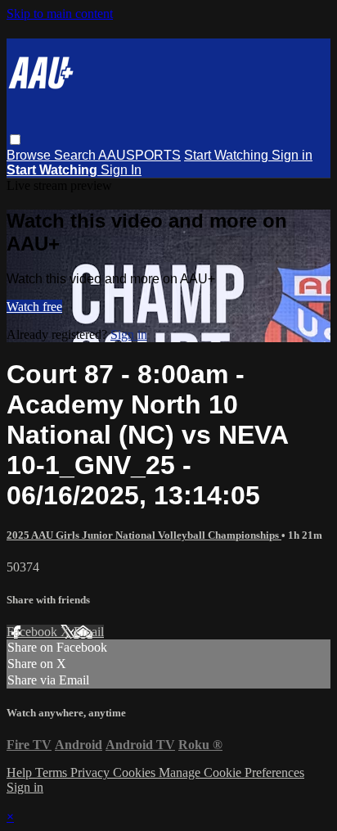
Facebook (34, 632)
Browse (30, 155)
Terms (52, 772)
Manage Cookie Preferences (231, 772)
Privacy (91, 772)
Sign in (292, 155)
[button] (15, 139)
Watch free (34, 307)
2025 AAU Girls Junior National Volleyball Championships (144, 535)
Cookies (136, 772)
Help (21, 772)
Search (76, 155)
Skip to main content (60, 13)
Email (89, 632)
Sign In (121, 170)
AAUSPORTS (139, 155)
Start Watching (228, 155)
